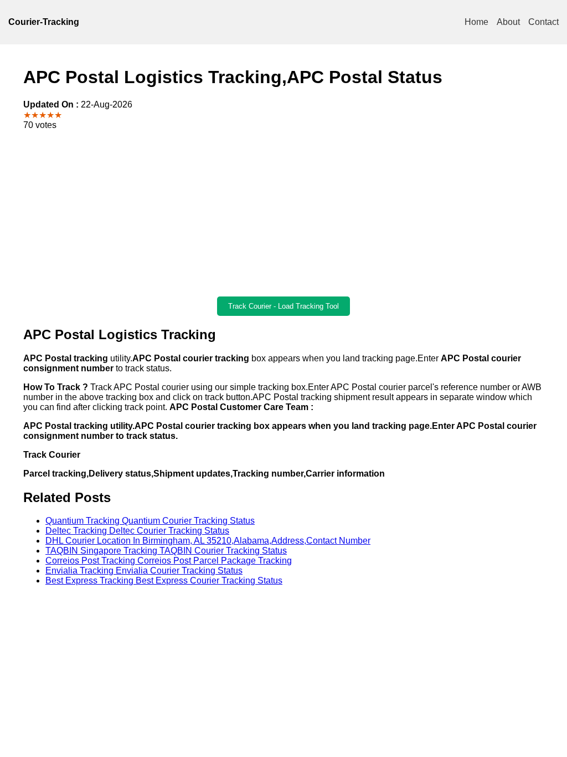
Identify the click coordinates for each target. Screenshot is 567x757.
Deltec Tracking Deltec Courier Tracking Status (137, 530)
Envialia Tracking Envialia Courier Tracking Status (144, 570)
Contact (543, 22)
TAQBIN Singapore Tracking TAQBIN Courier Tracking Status (166, 550)
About (508, 22)
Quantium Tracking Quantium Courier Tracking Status (150, 520)
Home (476, 22)
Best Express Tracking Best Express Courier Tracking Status (163, 580)
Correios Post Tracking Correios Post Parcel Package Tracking (168, 560)
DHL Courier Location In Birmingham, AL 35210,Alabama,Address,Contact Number (207, 540)
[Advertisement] (283, 213)
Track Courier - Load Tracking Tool (283, 306)
